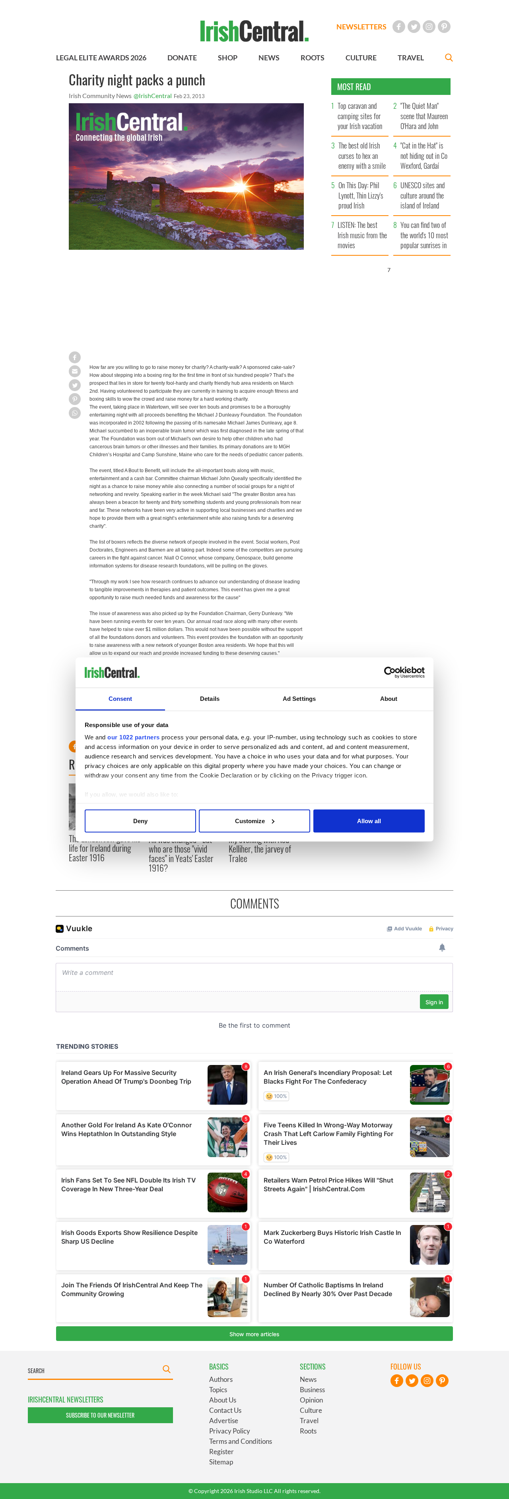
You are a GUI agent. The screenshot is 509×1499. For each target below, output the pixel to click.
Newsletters (361, 26)
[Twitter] (414, 26)
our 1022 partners (133, 737)
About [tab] (389, 698)
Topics (218, 1389)
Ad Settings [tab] (299, 698)
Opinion (311, 1400)
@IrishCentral (153, 95)
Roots (308, 1431)
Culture (311, 1410)
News (308, 1379)
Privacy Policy (229, 1431)
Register (221, 1451)
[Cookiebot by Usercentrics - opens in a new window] (390, 673)
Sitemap (221, 1462)
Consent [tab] (120, 698)
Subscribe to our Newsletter (100, 1415)
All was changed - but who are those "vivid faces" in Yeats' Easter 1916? (181, 853)
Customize (250, 820)
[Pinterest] (444, 26)
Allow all (369, 820)
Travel (309, 1420)
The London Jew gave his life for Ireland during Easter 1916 (104, 847)
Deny (140, 820)
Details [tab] (210, 698)
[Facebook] (398, 26)
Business (312, 1389)
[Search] (449, 59)
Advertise (223, 1420)
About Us (222, 1400)
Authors (221, 1379)
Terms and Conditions (240, 1441)
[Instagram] (429, 26)
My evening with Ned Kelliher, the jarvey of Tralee (260, 848)
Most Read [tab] (354, 87)
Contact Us (225, 1410)
